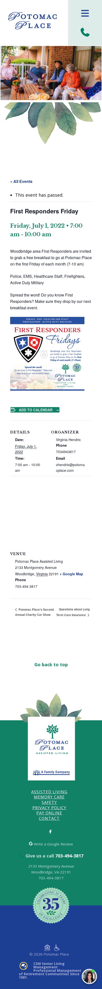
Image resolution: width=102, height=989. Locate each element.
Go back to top (51, 664)
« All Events (21, 181)
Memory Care (49, 797)
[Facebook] (51, 832)
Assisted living (49, 792)
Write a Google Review (53, 843)
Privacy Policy (49, 808)
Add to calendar (35, 409)
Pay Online (49, 813)
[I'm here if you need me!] (89, 976)
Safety (49, 802)
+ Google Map (71, 573)
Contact (49, 818)
